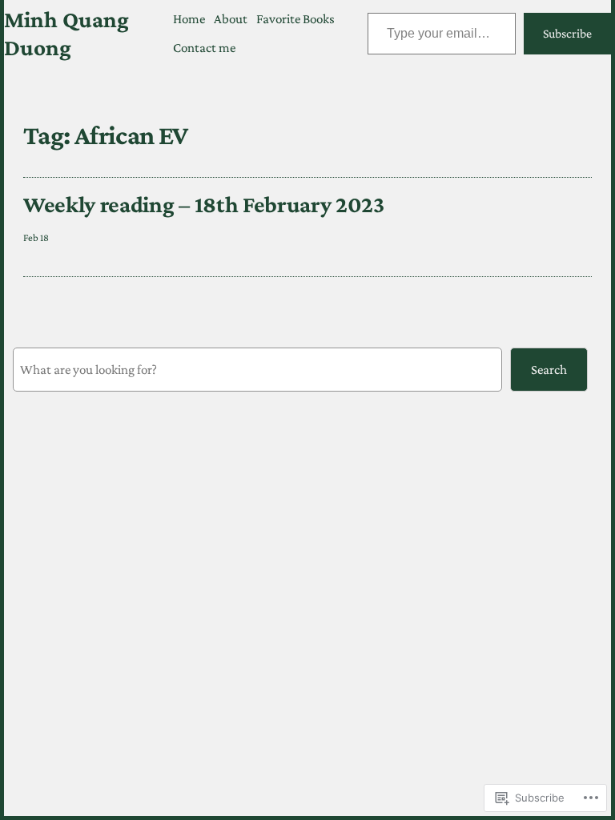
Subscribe (567, 33)
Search (549, 369)
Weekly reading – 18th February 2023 (203, 204)
